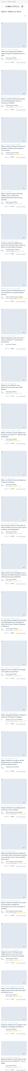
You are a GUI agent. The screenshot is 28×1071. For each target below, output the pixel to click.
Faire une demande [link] (20, 62)
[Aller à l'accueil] (12, 6)
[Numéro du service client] (25, 2)
